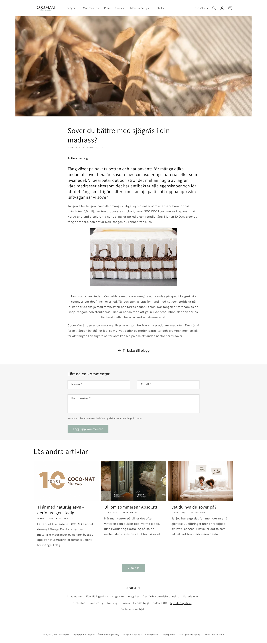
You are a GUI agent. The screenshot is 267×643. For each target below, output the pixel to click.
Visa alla (133, 568)
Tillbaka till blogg (136, 350)
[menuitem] (72, 8)
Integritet (133, 596)
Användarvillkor (151, 634)
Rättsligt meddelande (189, 634)
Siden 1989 (160, 603)
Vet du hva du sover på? (194, 507)
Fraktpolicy (169, 634)
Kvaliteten (79, 603)
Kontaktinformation (214, 634)
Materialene (190, 596)
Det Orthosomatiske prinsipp (161, 596)
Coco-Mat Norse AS (62, 634)
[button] (214, 8)
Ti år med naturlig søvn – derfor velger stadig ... (61, 509)
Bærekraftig (96, 603)
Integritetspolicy (131, 634)
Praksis (125, 603)
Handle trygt (141, 603)
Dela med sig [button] (79, 158)
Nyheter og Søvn (180, 603)
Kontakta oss (74, 596)
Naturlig (112, 603)
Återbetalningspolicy (108, 634)
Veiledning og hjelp (133, 609)
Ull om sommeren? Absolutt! (131, 507)
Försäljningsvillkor (97, 596)
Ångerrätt (118, 596)
